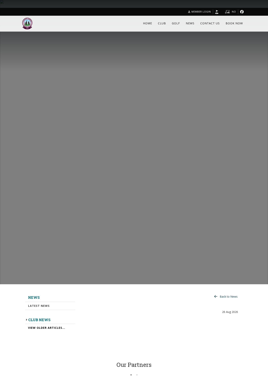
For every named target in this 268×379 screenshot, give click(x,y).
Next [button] (249, 370)
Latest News (39, 306)
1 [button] (131, 375)
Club (162, 23)
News (190, 23)
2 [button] (137, 375)
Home (147, 23)
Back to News (229, 296)
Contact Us (210, 23)
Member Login (201, 11)
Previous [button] (19, 370)
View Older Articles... (46, 328)
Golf (176, 23)
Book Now (234, 23)
